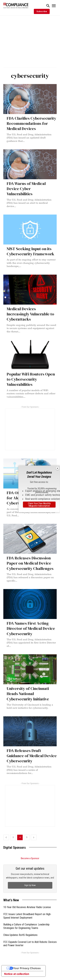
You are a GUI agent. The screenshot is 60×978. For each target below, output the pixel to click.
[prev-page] (6, 837)
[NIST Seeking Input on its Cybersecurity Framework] (30, 230)
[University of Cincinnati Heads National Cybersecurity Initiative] (30, 669)
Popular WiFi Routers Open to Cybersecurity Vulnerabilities (31, 379)
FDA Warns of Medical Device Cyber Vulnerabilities (26, 189)
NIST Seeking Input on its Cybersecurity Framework (30, 251)
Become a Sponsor (30, 858)
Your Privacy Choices (27, 968)
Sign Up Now (30, 885)
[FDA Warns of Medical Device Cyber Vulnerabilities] (30, 164)
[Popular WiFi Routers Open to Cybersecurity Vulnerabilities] (30, 355)
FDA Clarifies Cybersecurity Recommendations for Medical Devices (31, 123)
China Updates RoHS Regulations (20, 935)
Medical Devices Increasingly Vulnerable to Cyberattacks (30, 314)
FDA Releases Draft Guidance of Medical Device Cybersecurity (32, 756)
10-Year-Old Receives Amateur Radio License (27, 907)
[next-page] (33, 837)
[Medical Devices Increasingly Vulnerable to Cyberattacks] (30, 290)
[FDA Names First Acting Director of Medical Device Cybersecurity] (30, 604)
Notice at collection (16, 974)
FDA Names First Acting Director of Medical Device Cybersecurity (31, 628)
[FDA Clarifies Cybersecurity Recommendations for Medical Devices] (30, 99)
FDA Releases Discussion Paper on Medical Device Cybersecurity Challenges (30, 563)
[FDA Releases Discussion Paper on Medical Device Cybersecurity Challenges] (30, 539)
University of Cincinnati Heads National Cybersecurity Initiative (28, 694)
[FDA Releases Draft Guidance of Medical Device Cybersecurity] (30, 731)
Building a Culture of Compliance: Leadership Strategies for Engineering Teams (26, 926)
